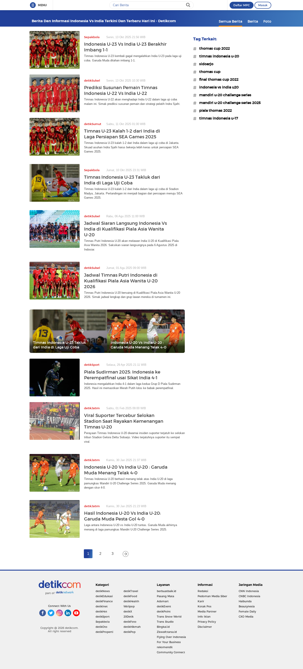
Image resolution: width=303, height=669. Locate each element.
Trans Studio (165, 621)
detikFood (130, 596)
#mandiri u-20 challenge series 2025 (229, 102)
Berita (253, 21)
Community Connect (171, 652)
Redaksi (203, 591)
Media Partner (207, 611)
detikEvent (164, 606)
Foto (267, 21)
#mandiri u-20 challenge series (224, 95)
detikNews (103, 591)
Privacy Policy (207, 621)
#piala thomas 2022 (214, 110)
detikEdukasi (104, 596)
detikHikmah (132, 626)
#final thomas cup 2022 (217, 79)
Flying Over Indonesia (171, 637)
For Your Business (169, 642)
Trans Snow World (169, 616)
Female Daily (247, 611)
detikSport (103, 616)
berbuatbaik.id (166, 591)
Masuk (263, 5)
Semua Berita (230, 21)
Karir (201, 601)
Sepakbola (103, 621)
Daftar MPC (241, 5)
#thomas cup (208, 71)
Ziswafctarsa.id (167, 632)
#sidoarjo (205, 64)
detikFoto (130, 621)
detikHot (101, 611)
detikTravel (131, 591)
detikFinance (104, 601)
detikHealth (131, 601)
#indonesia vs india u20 (218, 87)
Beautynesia (247, 606)
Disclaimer (205, 626)
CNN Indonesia (249, 591)
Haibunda (245, 601)
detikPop (130, 632)
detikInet (102, 606)
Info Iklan (204, 616)
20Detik (129, 616)
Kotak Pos (204, 606)
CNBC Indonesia (249, 596)
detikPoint (164, 611)
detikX (128, 611)
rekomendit (165, 647)
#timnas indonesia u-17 (217, 118)
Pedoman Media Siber (212, 596)
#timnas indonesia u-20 (218, 56)
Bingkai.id (163, 626)
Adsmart (163, 601)
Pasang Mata (165, 596)
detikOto (101, 626)
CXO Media (246, 616)
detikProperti (104, 632)
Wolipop (129, 606)
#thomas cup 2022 (213, 48)
